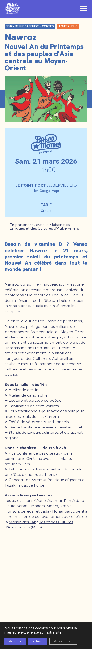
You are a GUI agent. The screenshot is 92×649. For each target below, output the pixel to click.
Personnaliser (63, 641)
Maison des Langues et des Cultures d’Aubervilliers (44, 226)
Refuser (38, 641)
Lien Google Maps (46, 191)
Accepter (15, 641)
